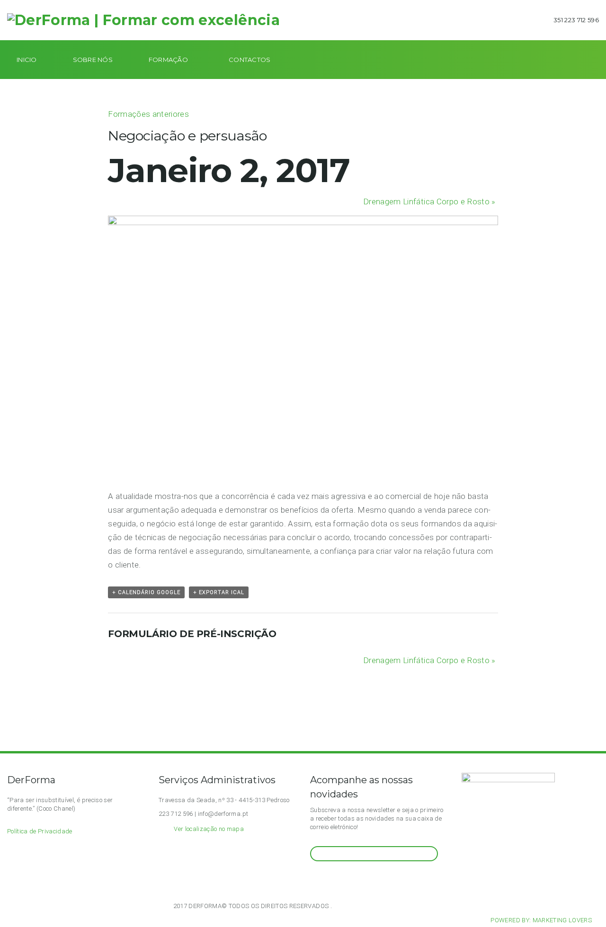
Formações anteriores (148, 114)
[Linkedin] (348, 879)
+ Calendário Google (146, 592)
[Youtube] (336, 879)
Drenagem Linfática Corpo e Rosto (429, 201)
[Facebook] (325, 879)
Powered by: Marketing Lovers (541, 920)
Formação (168, 59)
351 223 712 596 (576, 20)
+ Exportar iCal (218, 592)
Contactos (249, 59)
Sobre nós (93, 59)
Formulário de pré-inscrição (192, 633)
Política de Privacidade (39, 831)
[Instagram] (313, 879)
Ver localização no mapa (209, 828)
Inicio (27, 59)
